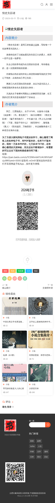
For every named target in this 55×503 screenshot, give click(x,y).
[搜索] (41, 4)
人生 (40, 446)
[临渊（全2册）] (14, 339)
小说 (22, 18)
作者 (32, 451)
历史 (46, 457)
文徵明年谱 (48, 288)
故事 (39, 441)
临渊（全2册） (9, 355)
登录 (9, 406)
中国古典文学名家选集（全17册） (12, 321)
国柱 (5, 271)
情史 (36, 271)
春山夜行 (6, 288)
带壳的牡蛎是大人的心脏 (13, 388)
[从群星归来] (40, 373)
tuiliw (32, 446)
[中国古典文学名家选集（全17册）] (14, 306)
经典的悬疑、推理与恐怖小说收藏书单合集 (39, 355)
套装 (32, 441)
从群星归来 (34, 388)
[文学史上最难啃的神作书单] (40, 306)
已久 (29, 271)
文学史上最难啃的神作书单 (39, 321)
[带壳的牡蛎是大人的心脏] (14, 373)
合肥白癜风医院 (16, 493)
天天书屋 (6, 4)
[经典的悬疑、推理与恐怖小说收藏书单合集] (40, 339)
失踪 (12, 271)
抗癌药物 (25, 493)
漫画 (46, 451)
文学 (39, 451)
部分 (39, 457)
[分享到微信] (4, 278)
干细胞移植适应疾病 (38, 493)
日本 (32, 457)
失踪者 (20, 271)
